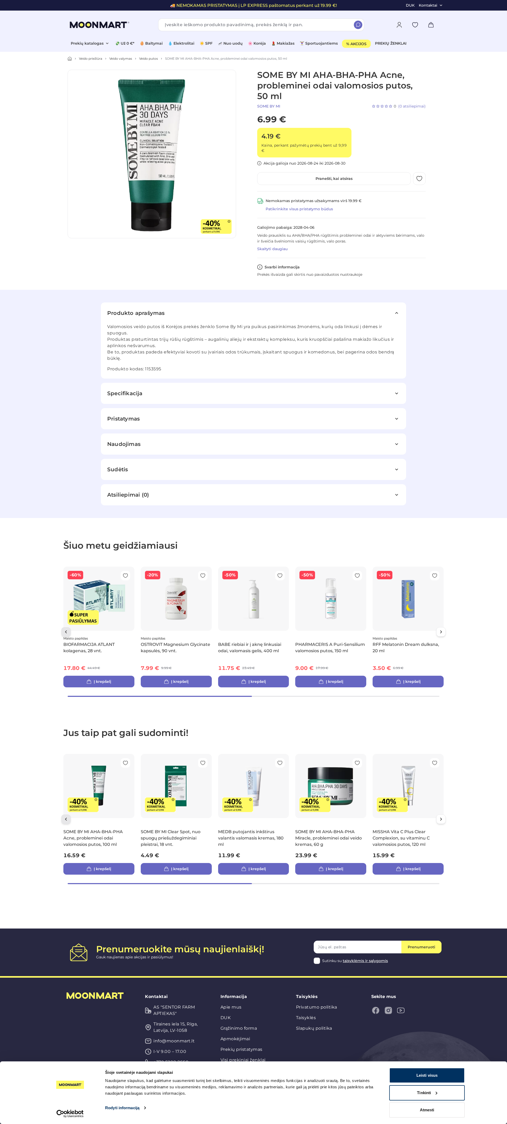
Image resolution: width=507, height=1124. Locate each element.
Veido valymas (120, 58)
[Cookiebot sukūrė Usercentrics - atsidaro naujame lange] (70, 1114)
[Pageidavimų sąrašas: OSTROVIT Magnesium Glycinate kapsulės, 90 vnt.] (203, 575)
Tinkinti (424, 1092)
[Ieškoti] (358, 25)
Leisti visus (427, 1075)
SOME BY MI (268, 106)
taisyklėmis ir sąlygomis (365, 960)
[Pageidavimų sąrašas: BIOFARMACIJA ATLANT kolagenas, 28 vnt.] (125, 575)
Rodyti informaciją (122, 1108)
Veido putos (148, 58)
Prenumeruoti (421, 947)
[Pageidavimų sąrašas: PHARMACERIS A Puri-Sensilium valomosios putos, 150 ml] (357, 575)
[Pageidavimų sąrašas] (415, 24)
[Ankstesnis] (66, 632)
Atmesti (427, 1110)
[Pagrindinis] (70, 59)
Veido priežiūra (90, 58)
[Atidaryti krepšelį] (431, 24)
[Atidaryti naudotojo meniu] (399, 24)
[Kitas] (441, 632)
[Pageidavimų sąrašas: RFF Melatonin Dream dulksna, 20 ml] (434, 575)
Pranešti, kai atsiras (334, 178)
